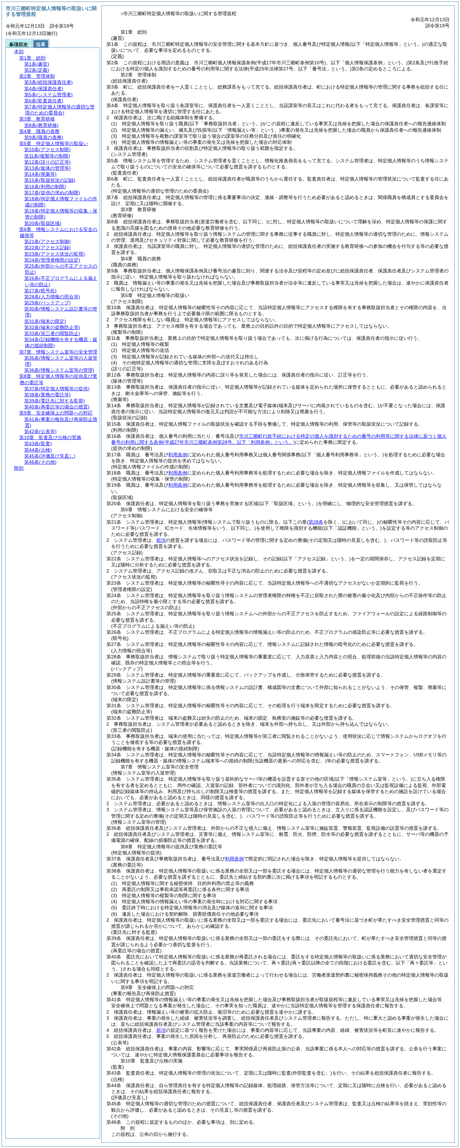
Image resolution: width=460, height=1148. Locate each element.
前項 (161, 540)
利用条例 (177, 454)
